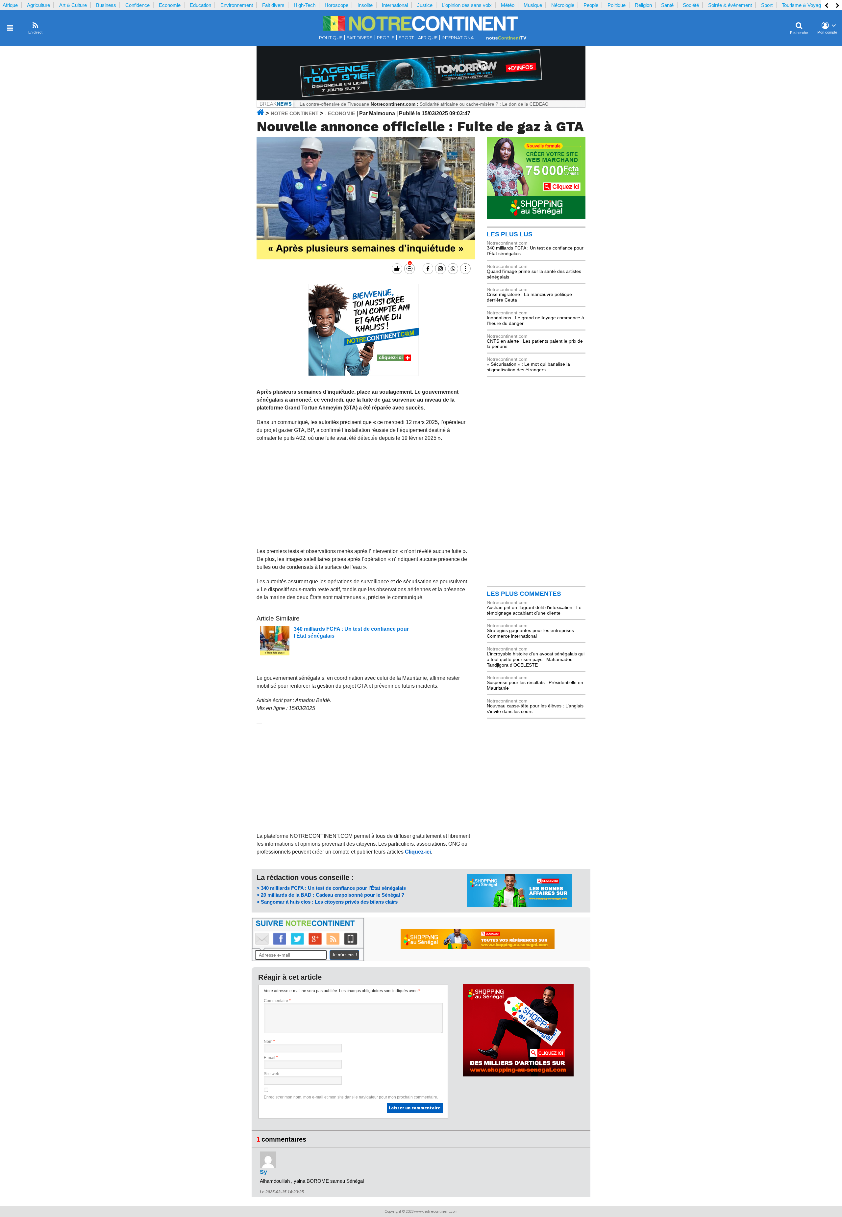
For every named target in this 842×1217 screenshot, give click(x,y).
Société (691, 5)
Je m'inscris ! (344, 954)
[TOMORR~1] (421, 98)
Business (106, 5)
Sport (767, 5)
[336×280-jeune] (363, 374)
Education (200, 5)
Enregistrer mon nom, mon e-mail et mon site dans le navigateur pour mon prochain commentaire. (351, 1097)
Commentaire (277, 1000)
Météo (507, 5)
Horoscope (336, 5)
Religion (643, 5)
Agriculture (38, 5)
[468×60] (478, 947)
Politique (616, 5)
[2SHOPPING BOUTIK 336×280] (518, 1074)
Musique (533, 5)
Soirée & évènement (730, 5)
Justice (425, 5)
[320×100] (519, 905)
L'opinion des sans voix (467, 5)
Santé (667, 5)
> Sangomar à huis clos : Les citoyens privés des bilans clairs (327, 902)
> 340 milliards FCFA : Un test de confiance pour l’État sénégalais (331, 888)
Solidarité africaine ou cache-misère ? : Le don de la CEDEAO (448, 104)
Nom (269, 1041)
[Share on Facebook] (427, 268)
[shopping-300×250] (536, 217)
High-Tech (304, 5)
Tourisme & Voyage (803, 5)
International (395, 5)
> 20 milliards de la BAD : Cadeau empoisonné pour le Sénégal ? (330, 895)
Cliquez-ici (418, 852)
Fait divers (273, 5)
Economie (170, 5)
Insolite (365, 5)
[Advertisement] (364, 495)
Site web (271, 1073)
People (590, 5)
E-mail (271, 1057)
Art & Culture (73, 5)
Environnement (236, 5)
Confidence (137, 5)
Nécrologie (562, 5)
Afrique (10, 5)
